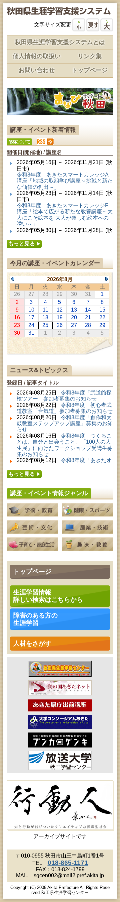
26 (60, 325)
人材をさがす (32, 643)
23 (17, 325)
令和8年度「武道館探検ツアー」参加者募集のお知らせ (64, 396)
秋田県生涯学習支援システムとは (60, 42)
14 (88, 310)
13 (74, 310)
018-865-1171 (68, 862)
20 (74, 317)
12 (60, 310)
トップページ (90, 70)
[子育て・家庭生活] (32, 548)
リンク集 (90, 56)
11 (45, 310)
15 (102, 310)
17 (31, 317)
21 (88, 317)
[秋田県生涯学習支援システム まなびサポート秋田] (59, 12)
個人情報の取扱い (37, 56)
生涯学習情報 (48, 596)
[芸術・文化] (32, 531)
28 (88, 325)
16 (17, 317)
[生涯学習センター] (60, 674)
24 (31, 325)
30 (17, 333)
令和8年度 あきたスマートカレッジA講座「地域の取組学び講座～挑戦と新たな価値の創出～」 (65, 181)
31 (31, 333)
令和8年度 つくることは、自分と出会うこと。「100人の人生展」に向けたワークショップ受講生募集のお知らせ (65, 445)
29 (102, 325)
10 (31, 310)
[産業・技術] (87, 531)
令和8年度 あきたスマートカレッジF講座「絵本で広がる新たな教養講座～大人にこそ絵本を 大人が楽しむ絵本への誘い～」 (65, 215)
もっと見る (21, 243)
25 (45, 325)
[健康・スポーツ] (87, 514)
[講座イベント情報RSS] (45, 141)
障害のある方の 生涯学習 (35, 619)
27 (74, 325)
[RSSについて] (19, 141)
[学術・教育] (32, 514)
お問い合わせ (37, 70)
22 (102, 317)
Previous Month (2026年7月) (12, 279)
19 (60, 317)
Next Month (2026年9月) (106, 279)
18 (45, 317)
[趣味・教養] (87, 548)
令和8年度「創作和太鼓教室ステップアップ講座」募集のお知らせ (65, 424)
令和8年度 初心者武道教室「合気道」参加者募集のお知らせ (65, 408)
